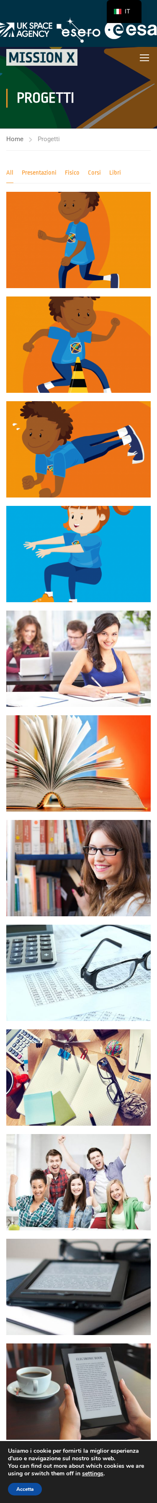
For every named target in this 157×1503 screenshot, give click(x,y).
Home (14, 139)
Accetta (24, 1489)
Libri (115, 172)
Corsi (94, 172)
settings (92, 1473)
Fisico (72, 172)
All (9, 172)
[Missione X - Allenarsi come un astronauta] (41, 57)
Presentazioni (39, 172)
